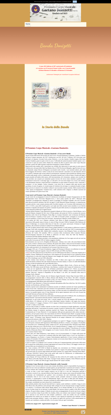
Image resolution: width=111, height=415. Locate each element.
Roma (28, 252)
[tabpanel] (55, 45)
